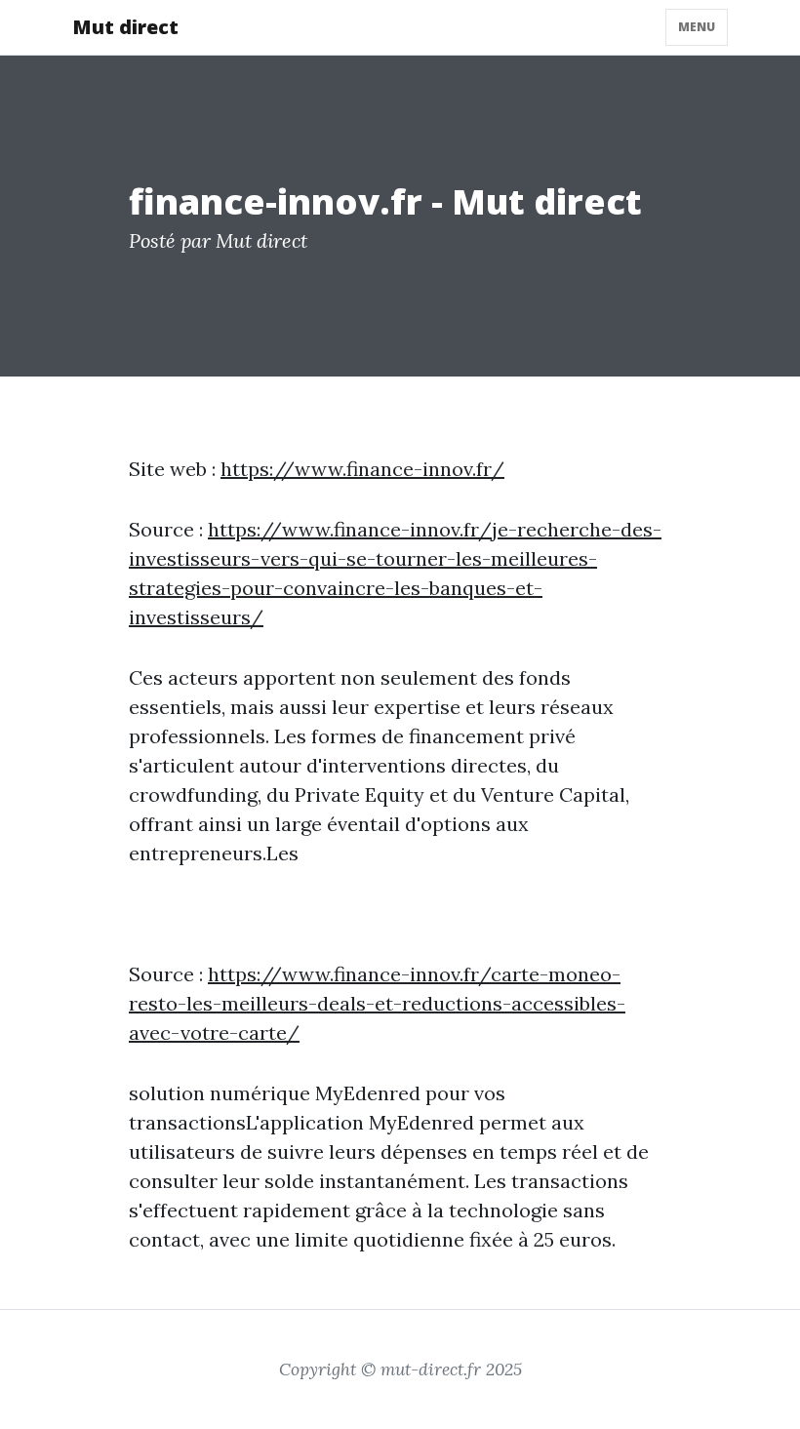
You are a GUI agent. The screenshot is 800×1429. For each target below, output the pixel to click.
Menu (696, 27)
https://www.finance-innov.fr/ (362, 468)
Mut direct (125, 27)
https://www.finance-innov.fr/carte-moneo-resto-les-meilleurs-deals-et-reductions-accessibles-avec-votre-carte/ (377, 1003)
